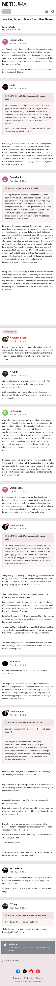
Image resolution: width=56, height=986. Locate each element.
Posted (18, 43)
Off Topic (17, 30)
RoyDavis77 (16, 411)
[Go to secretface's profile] (5, 870)
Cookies (39, 978)
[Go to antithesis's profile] (5, 663)
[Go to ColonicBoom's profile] (5, 527)
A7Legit (14, 372)
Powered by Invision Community (28, 982)
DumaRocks (9, 27)
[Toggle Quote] (6, 96)
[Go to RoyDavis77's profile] (5, 413)
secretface (16, 868)
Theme (16, 978)
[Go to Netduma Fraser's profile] (5, 339)
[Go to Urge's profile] (5, 87)
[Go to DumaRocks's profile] (5, 42)
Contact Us (28, 978)
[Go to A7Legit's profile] (5, 374)
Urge (12, 85)
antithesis (15, 661)
